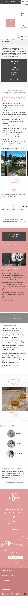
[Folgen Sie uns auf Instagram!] (4, 513)
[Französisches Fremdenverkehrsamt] (18, 594)
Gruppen (4, 585)
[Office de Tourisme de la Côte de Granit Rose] (10, 22)
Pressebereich (6, 590)
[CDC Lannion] (5, 594)
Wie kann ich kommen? (15, 557)
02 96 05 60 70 (14, 530)
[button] (21, 37)
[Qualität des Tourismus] (12, 594)
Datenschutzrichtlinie (7, 575)
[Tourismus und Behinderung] (24, 594)
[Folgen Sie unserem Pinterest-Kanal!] (23, 513)
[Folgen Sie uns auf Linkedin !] (14, 517)
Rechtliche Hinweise (7, 570)
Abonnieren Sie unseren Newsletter (14, 482)
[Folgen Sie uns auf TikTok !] (14, 513)
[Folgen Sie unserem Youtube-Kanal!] (18, 513)
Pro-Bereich (5, 580)
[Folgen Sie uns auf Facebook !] (9, 513)
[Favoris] (19, 37)
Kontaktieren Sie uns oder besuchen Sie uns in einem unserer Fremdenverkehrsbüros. (14, 462)
